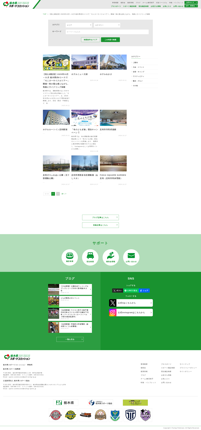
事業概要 (115, 2)
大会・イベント (138, 67)
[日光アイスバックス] (85, 420)
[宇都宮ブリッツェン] (55, 420)
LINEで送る (132, 290)
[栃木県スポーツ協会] (100, 404)
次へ (63, 194)
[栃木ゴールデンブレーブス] (100, 420)
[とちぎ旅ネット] (135, 404)
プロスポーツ (116, 6)
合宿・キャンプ (138, 72)
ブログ (138, 2)
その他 (135, 85)
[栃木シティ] (130, 420)
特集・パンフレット (176, 2)
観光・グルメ (138, 81)
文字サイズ (190, 2)
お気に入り (167, 6)
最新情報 (130, 2)
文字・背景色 (190, 6)
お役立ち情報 (156, 6)
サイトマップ (185, 364)
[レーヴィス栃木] (145, 420)
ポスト (119, 290)
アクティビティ (138, 76)
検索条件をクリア (90, 40)
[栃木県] (65, 404)
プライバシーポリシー (188, 368)
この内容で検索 (110, 40)
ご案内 (135, 62)
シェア (145, 290)
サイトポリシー (186, 371)
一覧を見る (70, 339)
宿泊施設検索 (144, 6)
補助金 (123, 2)
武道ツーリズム (161, 2)
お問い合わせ (178, 6)
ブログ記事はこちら (100, 217)
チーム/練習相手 (148, 2)
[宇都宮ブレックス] (70, 420)
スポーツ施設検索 (130, 6)
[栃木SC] (115, 420)
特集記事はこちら (100, 225)
